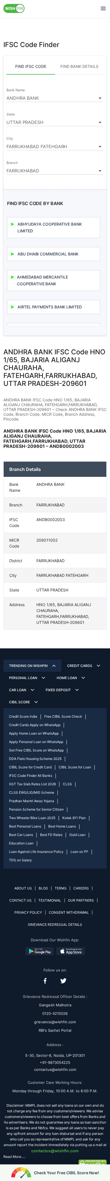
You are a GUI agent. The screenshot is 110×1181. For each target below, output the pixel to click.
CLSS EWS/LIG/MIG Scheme (31, 792)
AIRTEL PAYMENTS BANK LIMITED (49, 306)
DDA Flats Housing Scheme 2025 (35, 759)
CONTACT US (20, 900)
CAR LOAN (17, 690)
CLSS (67, 784)
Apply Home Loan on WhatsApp (34, 733)
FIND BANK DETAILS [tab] (79, 66)
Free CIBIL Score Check (63, 716)
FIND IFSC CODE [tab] (30, 66)
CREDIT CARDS (79, 666)
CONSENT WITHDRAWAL (69, 912)
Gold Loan (77, 835)
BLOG (43, 888)
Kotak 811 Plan (74, 818)
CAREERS (81, 888)
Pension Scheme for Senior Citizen (36, 809)
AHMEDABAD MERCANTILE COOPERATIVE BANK (42, 280)
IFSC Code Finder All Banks (30, 775)
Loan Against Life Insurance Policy (36, 851)
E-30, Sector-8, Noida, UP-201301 (55, 1055)
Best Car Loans (21, 835)
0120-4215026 (55, 1013)
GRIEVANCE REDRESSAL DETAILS (55, 924)
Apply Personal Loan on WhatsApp (36, 742)
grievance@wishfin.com (55, 1022)
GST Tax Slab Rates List (32, 784)
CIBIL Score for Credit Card (30, 767)
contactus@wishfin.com (55, 1069)
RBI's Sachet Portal (55, 1030)
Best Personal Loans (25, 826)
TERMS (61, 888)
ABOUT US (23, 888)
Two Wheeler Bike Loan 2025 (32, 818)
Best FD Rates (51, 835)
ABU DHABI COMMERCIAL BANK (47, 254)
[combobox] (55, 97)
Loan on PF (79, 851)
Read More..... (14, 1157)
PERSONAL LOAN (23, 678)
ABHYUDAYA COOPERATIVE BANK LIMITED (49, 227)
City (9, 139)
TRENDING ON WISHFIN (28, 666)
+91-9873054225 (55, 1062)
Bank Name (15, 90)
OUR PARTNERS (81, 900)
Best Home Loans (62, 826)
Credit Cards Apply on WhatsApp (34, 725)
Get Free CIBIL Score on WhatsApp (36, 750)
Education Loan (21, 843)
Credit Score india (23, 716)
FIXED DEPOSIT (58, 690)
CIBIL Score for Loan (75, 767)
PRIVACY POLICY (28, 912)
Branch (12, 163)
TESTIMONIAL (49, 900)
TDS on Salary (20, 860)
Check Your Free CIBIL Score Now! (66, 1172)
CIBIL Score (19, 702)
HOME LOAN (67, 678)
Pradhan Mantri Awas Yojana (31, 801)
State (10, 114)
